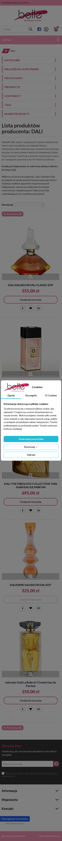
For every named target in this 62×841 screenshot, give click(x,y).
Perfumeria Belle (12, 836)
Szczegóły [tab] (31, 395)
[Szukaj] (30, 29)
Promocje (12, 87)
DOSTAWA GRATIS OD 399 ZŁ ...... (17, 2)
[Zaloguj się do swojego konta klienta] (46, 29)
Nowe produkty (16, 113)
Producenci (13, 78)
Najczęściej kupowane (21, 69)
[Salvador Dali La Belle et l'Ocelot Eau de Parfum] (30, 648)
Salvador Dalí (8, 142)
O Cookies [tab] (51, 395)
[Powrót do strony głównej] (5, 51)
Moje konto (10, 800)
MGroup (55, 836)
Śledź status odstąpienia (14, 823)
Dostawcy (12, 96)
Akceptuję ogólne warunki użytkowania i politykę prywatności (29, 775)
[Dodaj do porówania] (38, 308)
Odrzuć (31, 454)
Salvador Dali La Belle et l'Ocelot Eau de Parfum (30, 684)
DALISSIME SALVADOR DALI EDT (30, 584)
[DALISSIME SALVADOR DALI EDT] (30, 551)
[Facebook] (39, 29)
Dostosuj (29, 446)
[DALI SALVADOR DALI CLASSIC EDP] (30, 251)
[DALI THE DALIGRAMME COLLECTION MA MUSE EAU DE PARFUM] (30, 349)
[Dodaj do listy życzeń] (31, 308)
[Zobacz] (23, 308)
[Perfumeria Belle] (30, 15)
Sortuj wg (7, 204)
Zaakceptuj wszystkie (31, 438)
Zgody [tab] (11, 395)
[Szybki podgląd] (30, 277)
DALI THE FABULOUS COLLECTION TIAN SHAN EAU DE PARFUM (30, 485)
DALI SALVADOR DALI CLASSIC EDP (30, 285)
